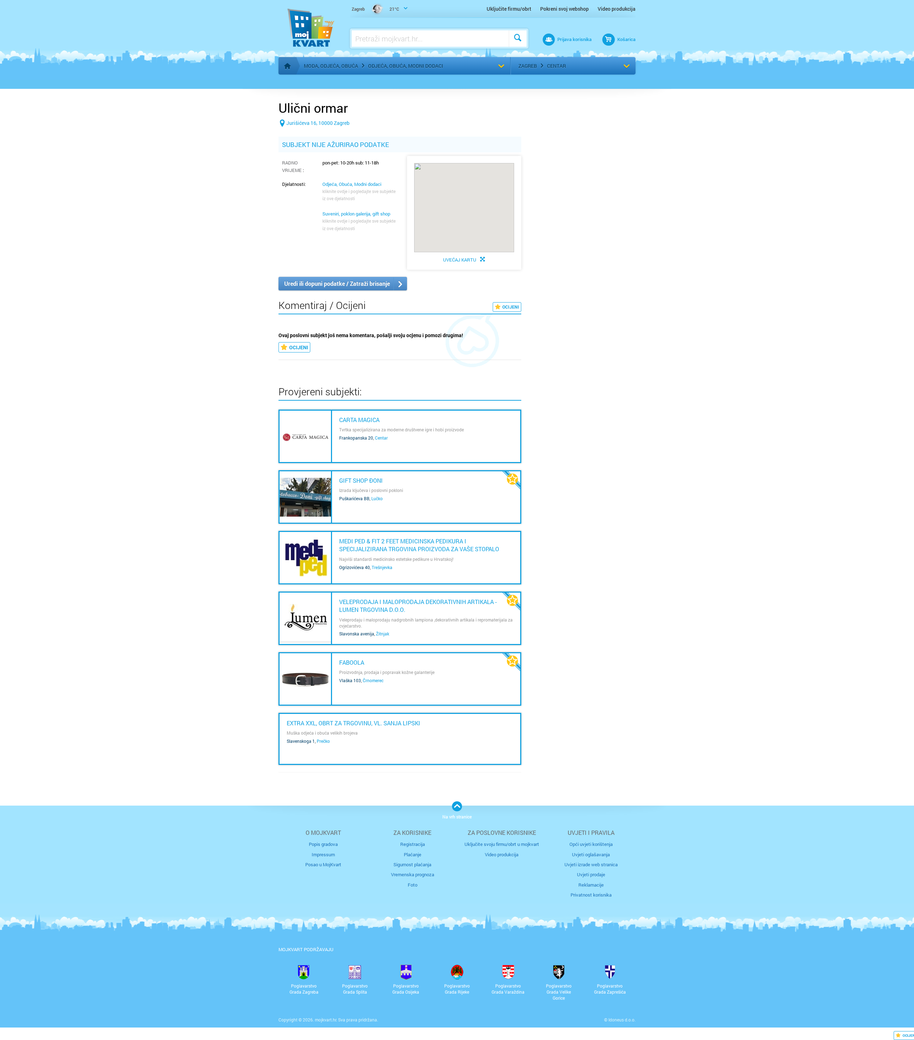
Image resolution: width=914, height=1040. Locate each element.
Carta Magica (359, 419)
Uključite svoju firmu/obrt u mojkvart (501, 844)
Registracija (412, 844)
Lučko (377, 498)
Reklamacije (591, 885)
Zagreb (527, 65)
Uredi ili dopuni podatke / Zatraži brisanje (337, 283)
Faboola (351, 662)
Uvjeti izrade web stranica (591, 864)
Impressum (323, 854)
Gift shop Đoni (361, 480)
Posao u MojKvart (323, 864)
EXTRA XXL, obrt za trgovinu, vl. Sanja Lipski (353, 723)
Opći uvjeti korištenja (591, 844)
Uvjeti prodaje (591, 874)
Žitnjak (382, 633)
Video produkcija (617, 8)
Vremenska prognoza (412, 874)
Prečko (323, 741)
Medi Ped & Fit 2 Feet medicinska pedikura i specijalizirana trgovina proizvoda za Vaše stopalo (419, 545)
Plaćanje (412, 854)
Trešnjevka (382, 567)
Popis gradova (323, 844)
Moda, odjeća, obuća (331, 65)
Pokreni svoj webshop (564, 8)
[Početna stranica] (287, 66)
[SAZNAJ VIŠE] (305, 436)
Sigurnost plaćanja (412, 864)
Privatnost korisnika (591, 895)
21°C (375, 9)
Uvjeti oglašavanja (591, 854)
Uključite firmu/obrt (509, 8)
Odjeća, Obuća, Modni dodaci (405, 65)
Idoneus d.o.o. (622, 1020)
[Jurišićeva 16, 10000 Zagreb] (314, 134)
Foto (412, 885)
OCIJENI (510, 307)
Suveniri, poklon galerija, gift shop (356, 213)
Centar (556, 65)
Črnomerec (373, 680)
